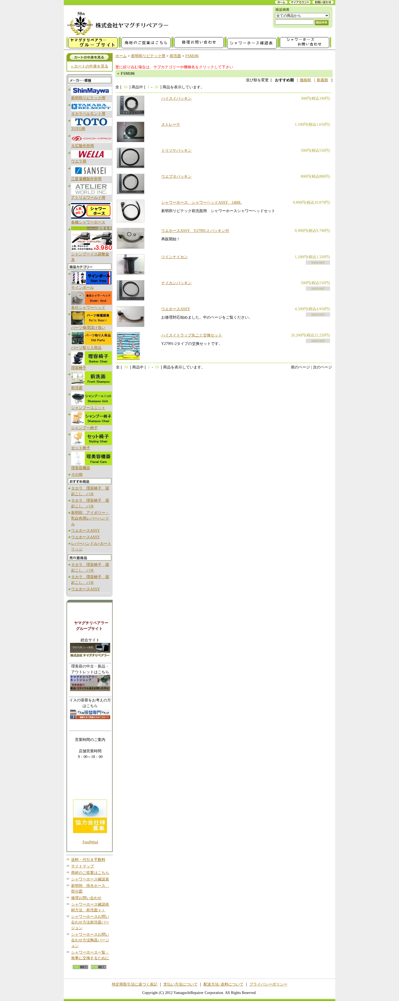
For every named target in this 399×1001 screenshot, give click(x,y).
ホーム (121, 56)
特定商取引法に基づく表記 (134, 984)
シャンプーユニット (88, 408)
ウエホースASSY (85, 531)
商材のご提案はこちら (90, 873)
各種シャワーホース (88, 222)
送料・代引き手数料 (88, 860)
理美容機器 (80, 468)
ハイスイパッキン (176, 98)
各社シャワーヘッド (88, 308)
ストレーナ (170, 124)
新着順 (322, 80)
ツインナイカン (174, 257)
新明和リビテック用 (88, 98)
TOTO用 (78, 129)
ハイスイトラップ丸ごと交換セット (191, 335)
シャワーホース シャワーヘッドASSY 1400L (201, 202)
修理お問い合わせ (86, 898)
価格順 (305, 80)
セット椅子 (80, 448)
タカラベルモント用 (88, 114)
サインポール (82, 288)
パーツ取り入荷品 (86, 348)
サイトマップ (82, 866)
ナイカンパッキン (176, 283)
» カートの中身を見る (89, 66)
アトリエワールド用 (88, 198)
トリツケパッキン (176, 150)
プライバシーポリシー (268, 984)
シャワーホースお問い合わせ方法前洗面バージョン (90, 922)
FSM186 (192, 56)
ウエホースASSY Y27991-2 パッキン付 (195, 231)
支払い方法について (180, 984)
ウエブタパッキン (176, 176)
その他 (77, 474)
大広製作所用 (82, 146)
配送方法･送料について (223, 984)
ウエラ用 (78, 161)
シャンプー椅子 (84, 428)
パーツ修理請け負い (88, 328)
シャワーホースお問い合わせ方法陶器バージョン (90, 940)
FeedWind (90, 842)
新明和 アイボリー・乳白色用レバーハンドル (90, 518)
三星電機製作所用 (86, 179)
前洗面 (77, 388)
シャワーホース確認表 (90, 879)
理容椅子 (78, 368)
